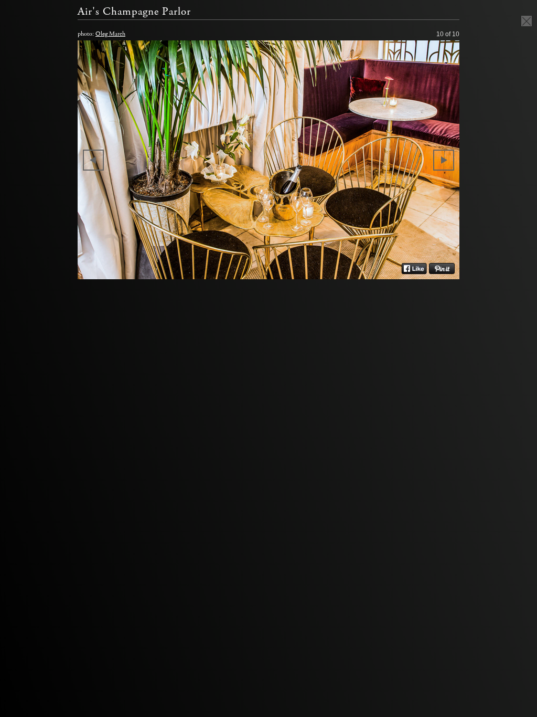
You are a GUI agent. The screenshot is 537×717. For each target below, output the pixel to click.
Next (443, 160)
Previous (93, 160)
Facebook (414, 269)
